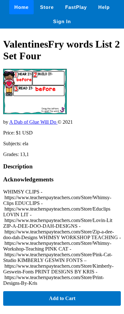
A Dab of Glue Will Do (33, 122)
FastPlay (76, 7)
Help (104, 7)
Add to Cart (62, 298)
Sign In (62, 21)
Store (47, 7)
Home (21, 7)
